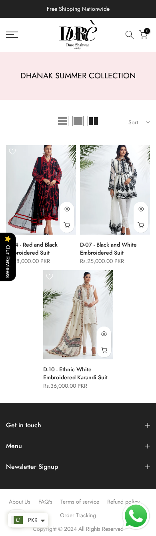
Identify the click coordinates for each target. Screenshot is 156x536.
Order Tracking (78, 515)
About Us (19, 502)
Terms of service (79, 502)
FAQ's (45, 502)
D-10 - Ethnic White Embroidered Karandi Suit (75, 373)
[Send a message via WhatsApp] (136, 516)
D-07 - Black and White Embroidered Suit (108, 249)
